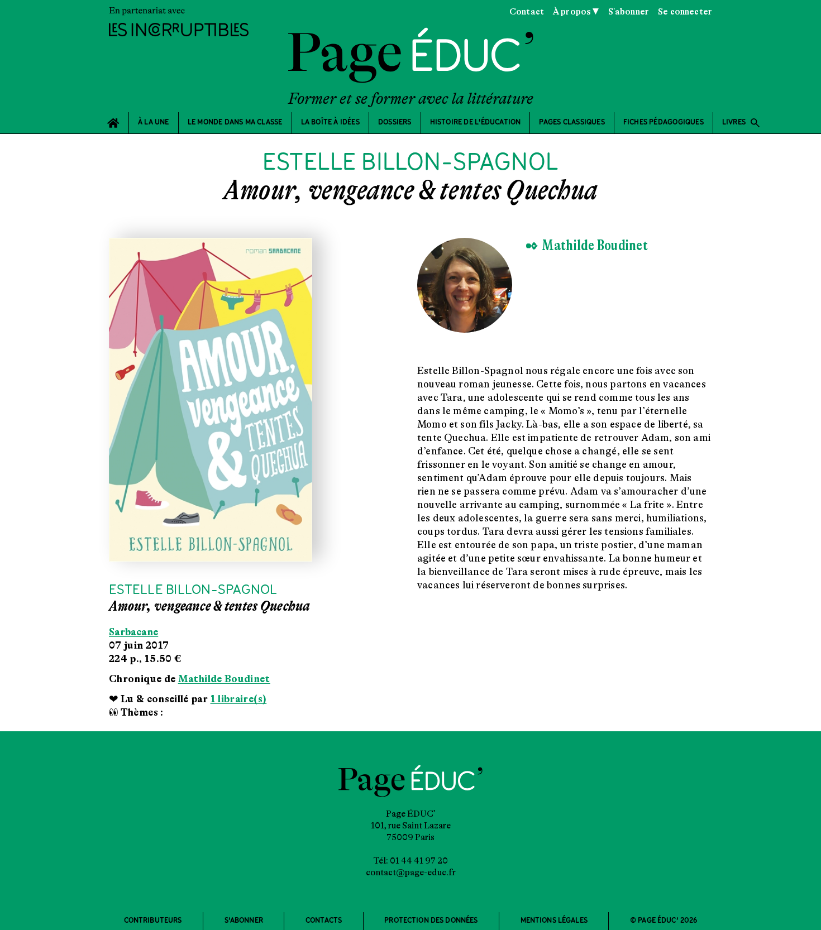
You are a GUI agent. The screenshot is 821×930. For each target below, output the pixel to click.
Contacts (324, 921)
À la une (153, 122)
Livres (741, 123)
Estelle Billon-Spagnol (193, 590)
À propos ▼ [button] (576, 12)
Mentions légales (554, 921)
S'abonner (628, 12)
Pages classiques (571, 122)
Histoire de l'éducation (475, 122)
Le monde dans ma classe (235, 122)
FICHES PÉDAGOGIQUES (663, 122)
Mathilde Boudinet (224, 678)
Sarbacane (133, 631)
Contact (526, 12)
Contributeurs (153, 921)
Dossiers (395, 122)
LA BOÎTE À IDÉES (330, 122)
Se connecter (685, 12)
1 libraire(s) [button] (239, 698)
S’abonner (244, 921)
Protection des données (431, 921)
